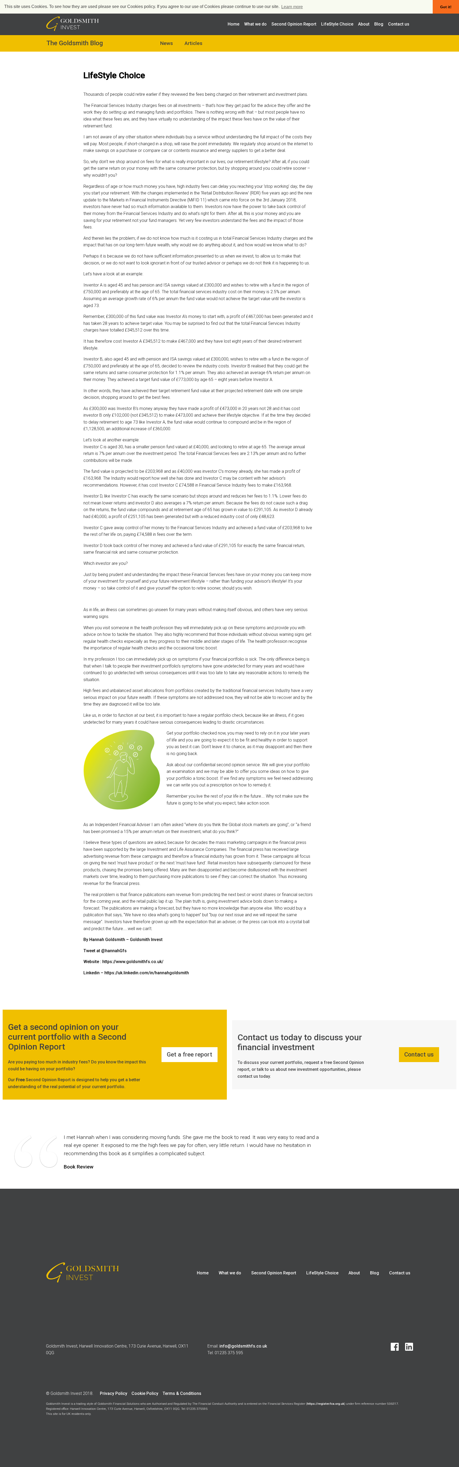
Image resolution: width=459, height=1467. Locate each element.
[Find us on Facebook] (392, 1349)
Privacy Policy (113, 1393)
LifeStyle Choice (337, 24)
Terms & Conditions (182, 1393)
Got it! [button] (446, 7)
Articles (193, 43)
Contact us (398, 24)
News (166, 43)
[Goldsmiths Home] (72, 29)
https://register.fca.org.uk (325, 1404)
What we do (255, 24)
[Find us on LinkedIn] (406, 1349)
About (363, 24)
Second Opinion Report (293, 24)
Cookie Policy (144, 1393)
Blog (378, 24)
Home (233, 24)
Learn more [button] (292, 7)
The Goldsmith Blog (74, 43)
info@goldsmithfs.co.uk (243, 1346)
